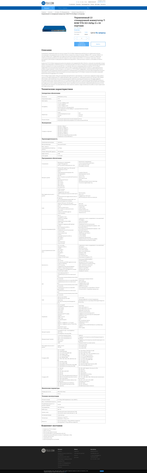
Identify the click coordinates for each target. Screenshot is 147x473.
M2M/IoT (60, 451)
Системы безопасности (63, 465)
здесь (65, 471)
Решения (78, 4)
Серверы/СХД (61, 461)
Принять (102, 471)
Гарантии (76, 451)
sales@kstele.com (101, 2)
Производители (86, 4)
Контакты (103, 4)
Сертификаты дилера (79, 453)
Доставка (97, 4)
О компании (72, 4)
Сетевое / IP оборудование (64, 463)
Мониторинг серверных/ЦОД (65, 459)
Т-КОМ (86, 32)
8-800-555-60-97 (92, 2)
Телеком (60, 467)
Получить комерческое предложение (81, 44)
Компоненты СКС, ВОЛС (63, 457)
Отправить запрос (102, 0)
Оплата (92, 4)
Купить (98, 44)
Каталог (60, 449)
